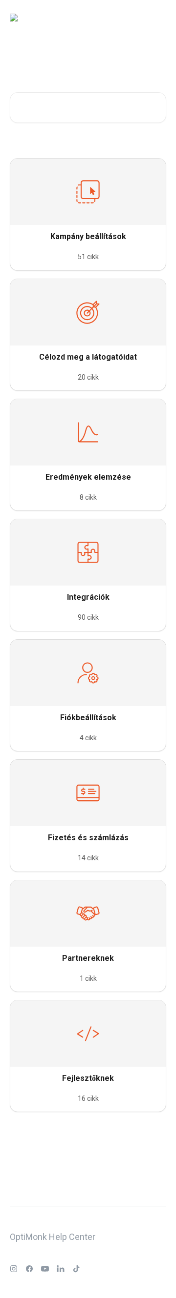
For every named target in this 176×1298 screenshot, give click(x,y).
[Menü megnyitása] (157, 17)
